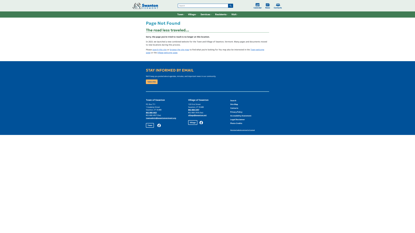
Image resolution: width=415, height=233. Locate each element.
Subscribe (152, 82)
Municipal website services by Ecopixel (242, 130)
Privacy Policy (236, 112)
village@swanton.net (197, 115)
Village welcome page (167, 52)
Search (233, 100)
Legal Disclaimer (237, 119)
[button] (181, 14)
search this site (159, 49)
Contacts (234, 108)
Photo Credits (236, 123)
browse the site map (179, 49)
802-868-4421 (151, 112)
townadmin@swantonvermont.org (161, 118)
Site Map (234, 104)
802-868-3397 (193, 110)
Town (150, 125)
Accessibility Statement (240, 116)
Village (193, 122)
